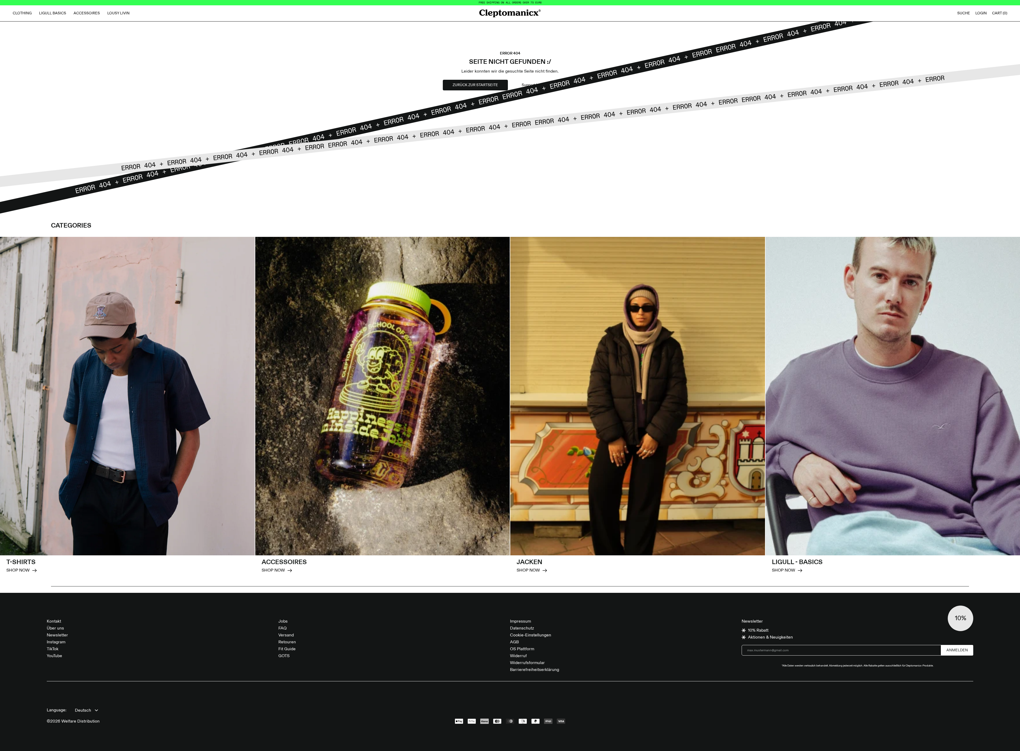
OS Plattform (522, 649)
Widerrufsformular (527, 663)
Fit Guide (287, 649)
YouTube (54, 656)
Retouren (287, 642)
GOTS (284, 656)
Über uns (55, 628)
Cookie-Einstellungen (530, 635)
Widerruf (518, 656)
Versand (286, 635)
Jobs (283, 621)
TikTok (52, 649)
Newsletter (57, 635)
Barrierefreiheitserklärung (534, 670)
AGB (514, 642)
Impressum (520, 621)
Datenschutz (522, 628)
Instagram (56, 642)
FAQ (282, 628)
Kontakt (54, 621)
